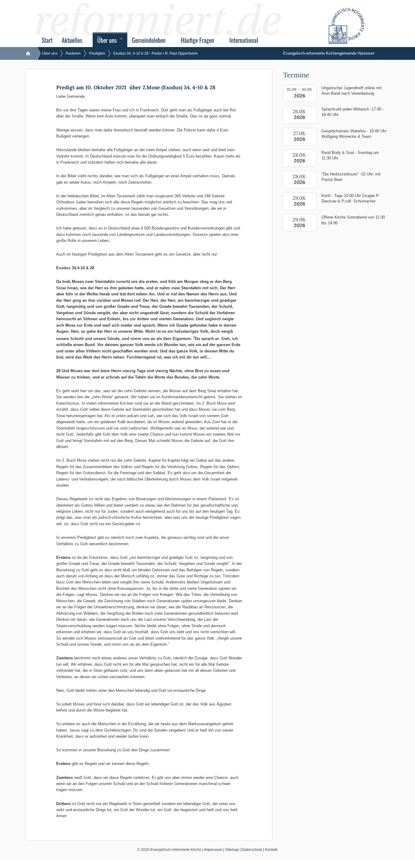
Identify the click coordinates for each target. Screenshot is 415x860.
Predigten (97, 53)
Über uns (107, 40)
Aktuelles (72, 40)
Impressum (213, 850)
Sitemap (232, 850)
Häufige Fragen (197, 40)
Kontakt (271, 850)
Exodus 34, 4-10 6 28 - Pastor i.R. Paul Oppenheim (155, 53)
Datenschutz (252, 850)
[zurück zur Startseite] (31, 53)
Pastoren (73, 53)
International (243, 40)
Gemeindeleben (149, 40)
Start (47, 40)
